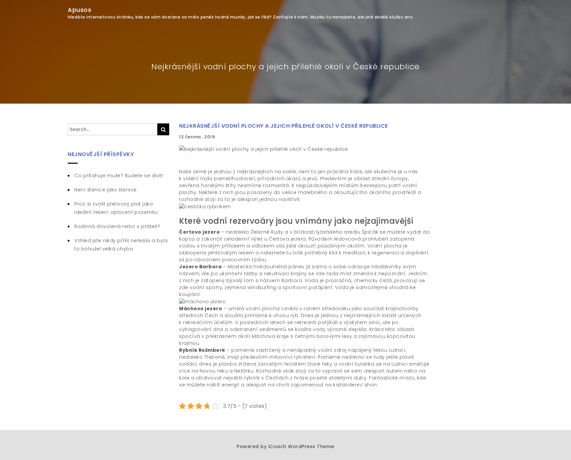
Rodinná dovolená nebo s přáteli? (117, 226)
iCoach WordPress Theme (301, 446)
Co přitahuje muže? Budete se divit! (118, 175)
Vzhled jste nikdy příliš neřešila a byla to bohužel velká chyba (121, 244)
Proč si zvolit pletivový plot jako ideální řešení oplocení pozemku (116, 208)
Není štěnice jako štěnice (105, 189)
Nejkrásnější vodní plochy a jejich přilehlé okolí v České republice (283, 126)
